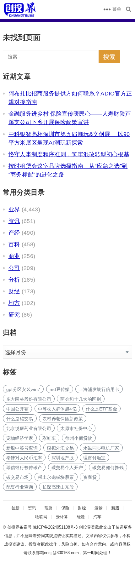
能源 (81, 516)
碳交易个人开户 (67, 467)
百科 (14, 244)
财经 (14, 291)
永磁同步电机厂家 (101, 447)
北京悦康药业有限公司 (28, 428)
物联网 (41, 516)
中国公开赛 (17, 408)
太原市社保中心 (76, 428)
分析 (14, 280)
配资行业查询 (19, 487)
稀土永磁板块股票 (56, 477)
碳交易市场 (17, 477)
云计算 (62, 516)
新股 (115, 508)
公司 (14, 268)
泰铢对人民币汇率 (24, 457)
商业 (14, 256)
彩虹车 (49, 438)
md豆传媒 (60, 389)
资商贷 (90, 477)
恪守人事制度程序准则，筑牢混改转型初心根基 (68, 154)
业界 (14, 209)
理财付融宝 (94, 457)
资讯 (14, 221)
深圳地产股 (62, 457)
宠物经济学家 (19, 438)
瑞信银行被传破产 (24, 467)
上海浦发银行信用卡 (99, 389)
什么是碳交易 (19, 418)
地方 (14, 303)
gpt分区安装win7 (23, 389)
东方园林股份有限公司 (28, 399)
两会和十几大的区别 (80, 399)
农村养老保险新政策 (62, 418)
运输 (98, 508)
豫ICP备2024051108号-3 (56, 527)
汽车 (97, 516)
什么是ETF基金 (101, 408)
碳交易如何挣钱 (108, 467)
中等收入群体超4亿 (57, 408)
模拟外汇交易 (60, 447)
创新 (15, 508)
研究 (14, 315)
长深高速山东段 (58, 487)
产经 (14, 233)
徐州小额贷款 (78, 438)
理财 (49, 508)
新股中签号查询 (22, 447)
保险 (65, 508)
